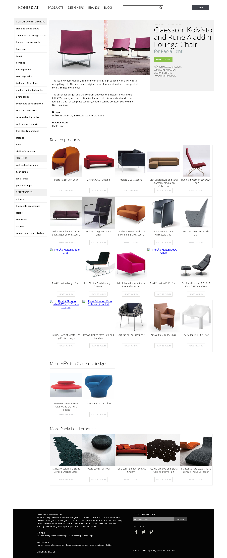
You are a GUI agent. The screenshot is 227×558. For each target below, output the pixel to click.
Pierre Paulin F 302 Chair (196, 334)
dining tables (22, 96)
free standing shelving (27, 131)
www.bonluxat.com (166, 550)
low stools (21, 49)
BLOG (108, 7)
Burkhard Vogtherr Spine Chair (98, 233)
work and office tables (27, 117)
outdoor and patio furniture (30, 90)
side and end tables (26, 110)
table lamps (22, 178)
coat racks (21, 219)
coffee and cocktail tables (29, 103)
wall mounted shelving (27, 124)
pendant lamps (24, 185)
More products (73, 428)
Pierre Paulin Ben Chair (66, 179)
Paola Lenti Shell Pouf (98, 468)
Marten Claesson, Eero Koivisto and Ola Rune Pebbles (66, 406)
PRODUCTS (55, 7)
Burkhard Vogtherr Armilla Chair (196, 233)
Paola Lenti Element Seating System (131, 470)
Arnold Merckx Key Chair (163, 334)
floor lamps (22, 171)
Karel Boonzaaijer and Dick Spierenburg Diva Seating (131, 233)
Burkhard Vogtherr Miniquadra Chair (163, 233)
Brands (51, 552)
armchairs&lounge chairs (167, 24)
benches (20, 62)
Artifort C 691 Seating (98, 179)
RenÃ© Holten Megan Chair (66, 283)
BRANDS (94, 7)
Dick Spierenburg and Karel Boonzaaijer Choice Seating (66, 233)
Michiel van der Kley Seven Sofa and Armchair (131, 285)
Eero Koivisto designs (165, 69)
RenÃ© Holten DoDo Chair (163, 283)
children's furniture (26, 151)
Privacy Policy (150, 550)
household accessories (28, 206)
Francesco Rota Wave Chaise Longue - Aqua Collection (196, 470)
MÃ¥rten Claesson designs (168, 66)
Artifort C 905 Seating (131, 179)
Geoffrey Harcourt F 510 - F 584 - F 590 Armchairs (196, 285)
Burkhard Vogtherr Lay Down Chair (196, 181)
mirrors (20, 199)
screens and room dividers (30, 233)
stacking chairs (24, 76)
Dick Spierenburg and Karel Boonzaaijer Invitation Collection (164, 182)
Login (200, 7)
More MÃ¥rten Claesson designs (78, 363)
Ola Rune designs (163, 72)
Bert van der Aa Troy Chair (130, 334)
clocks (19, 212)
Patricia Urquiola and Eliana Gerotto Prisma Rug (163, 470)
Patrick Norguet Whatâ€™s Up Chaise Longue (66, 336)
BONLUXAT (28, 7)
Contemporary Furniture (30, 22)
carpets (20, 226)
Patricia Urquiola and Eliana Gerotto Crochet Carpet (66, 470)
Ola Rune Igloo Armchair (98, 403)
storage (20, 137)
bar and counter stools (28, 42)
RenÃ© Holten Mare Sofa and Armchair (98, 336)
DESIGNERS (76, 7)
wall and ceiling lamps (27, 165)
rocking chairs (23, 69)
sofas (19, 56)
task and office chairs (27, 83)
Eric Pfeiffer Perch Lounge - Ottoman (98, 285)
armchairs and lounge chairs (31, 35)
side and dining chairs (27, 28)
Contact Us (138, 550)
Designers (42, 552)
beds (18, 144)
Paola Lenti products (165, 75)
